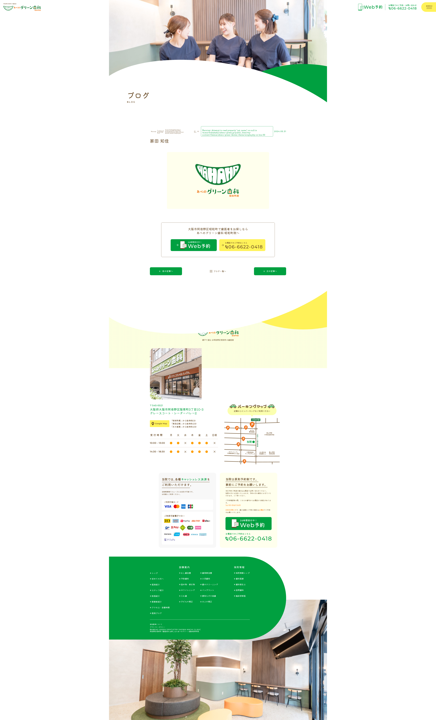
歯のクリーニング (210, 584)
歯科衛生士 (241, 584)
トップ (155, 573)
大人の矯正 (207, 602)
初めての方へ (158, 579)
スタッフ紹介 (158, 590)
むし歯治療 (186, 573)
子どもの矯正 (187, 602)
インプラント (208, 590)
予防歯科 (185, 579)
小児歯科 (206, 579)
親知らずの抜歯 (209, 596)
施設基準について (156, 624)
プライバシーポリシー (157, 627)
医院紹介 (156, 585)
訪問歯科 (240, 590)
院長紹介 (156, 596)
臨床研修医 (241, 596)
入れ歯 (184, 596)
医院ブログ (157, 613)
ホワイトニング (188, 590)
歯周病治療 (207, 573)
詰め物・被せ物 (188, 584)
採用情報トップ (243, 573)
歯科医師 (240, 579)
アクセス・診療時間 (161, 608)
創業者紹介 (157, 602)
